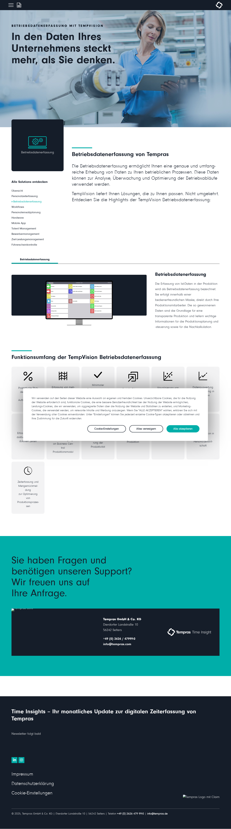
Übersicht (17, 191)
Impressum (22, 774)
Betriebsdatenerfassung (27, 202)
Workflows (17, 207)
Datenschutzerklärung (32, 784)
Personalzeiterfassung (24, 196)
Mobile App (18, 223)
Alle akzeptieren (182, 429)
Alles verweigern (146, 429)
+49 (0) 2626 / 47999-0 (119, 639)
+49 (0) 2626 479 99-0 (130, 814)
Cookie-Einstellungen (31, 793)
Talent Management (23, 229)
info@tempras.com (117, 644)
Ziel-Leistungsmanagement (27, 239)
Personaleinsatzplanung (26, 212)
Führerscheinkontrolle (24, 245)
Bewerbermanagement (25, 234)
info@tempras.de (157, 814)
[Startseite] (219, 8)
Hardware (17, 218)
